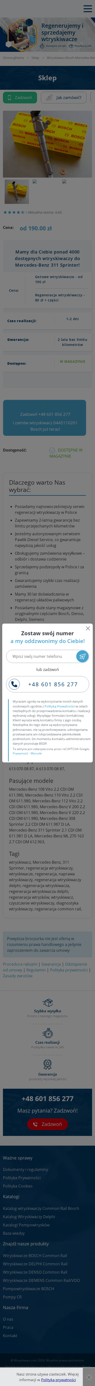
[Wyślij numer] (82, 656)
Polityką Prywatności (60, 706)
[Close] (88, 628)
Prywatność (20, 753)
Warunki (36, 753)
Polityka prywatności (58, 1379)
